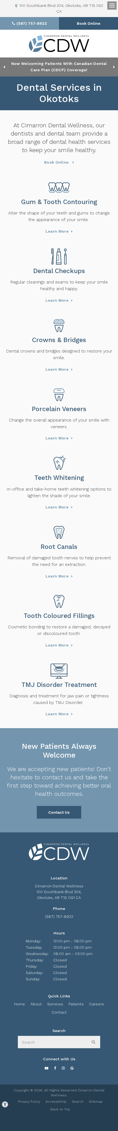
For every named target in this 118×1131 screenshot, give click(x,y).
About (36, 1004)
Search (77, 1102)
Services (55, 1004)
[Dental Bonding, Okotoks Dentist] (59, 601)
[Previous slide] (4, 67)
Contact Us (59, 812)
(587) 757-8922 (59, 916)
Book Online (88, 23)
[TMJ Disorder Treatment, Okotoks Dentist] (59, 670)
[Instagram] (63, 1068)
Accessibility (56, 1102)
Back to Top (60, 1109)
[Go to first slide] (114, 67)
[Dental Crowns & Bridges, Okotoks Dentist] (59, 326)
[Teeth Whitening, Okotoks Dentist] (59, 463)
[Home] (59, 43)
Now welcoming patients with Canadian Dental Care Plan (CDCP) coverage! (59, 66)
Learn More (57, 231)
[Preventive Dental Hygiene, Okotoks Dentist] (59, 257)
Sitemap (96, 1102)
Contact (59, 1012)
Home (19, 1004)
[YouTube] (46, 1068)
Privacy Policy (29, 1102)
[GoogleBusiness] (72, 1068)
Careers (96, 1004)
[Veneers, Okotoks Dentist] (59, 395)
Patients (76, 1004)
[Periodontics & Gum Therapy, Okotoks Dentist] (59, 188)
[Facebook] (55, 1068)
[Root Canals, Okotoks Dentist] (59, 532)
